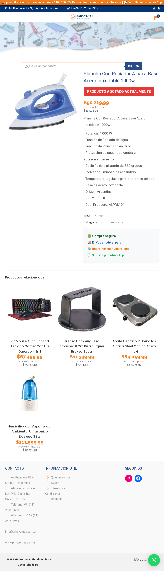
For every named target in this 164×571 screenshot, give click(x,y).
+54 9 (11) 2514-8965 (84, 8)
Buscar (133, 66)
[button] (154, 560)
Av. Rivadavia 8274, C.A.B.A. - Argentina (33, 8)
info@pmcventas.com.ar (20, 531)
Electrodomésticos (110, 222)
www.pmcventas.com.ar (20, 542)
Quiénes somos (60, 477)
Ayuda (54, 482)
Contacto (57, 499)
